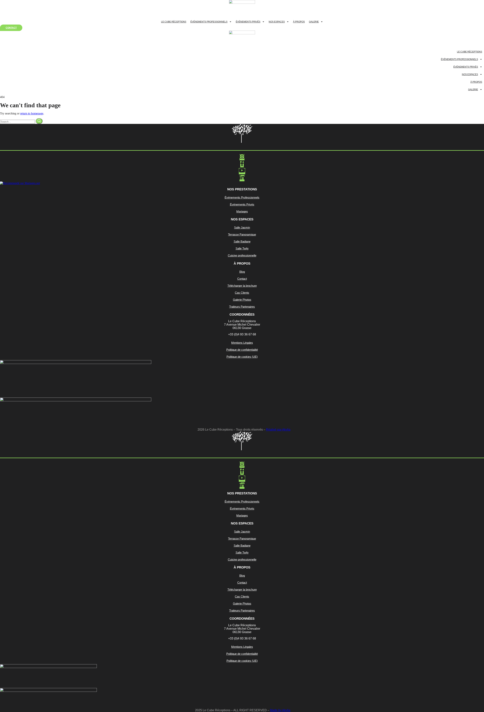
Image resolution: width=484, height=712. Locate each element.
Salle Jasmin (242, 227)
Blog (242, 271)
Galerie (314, 21)
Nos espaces (277, 21)
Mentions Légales (242, 342)
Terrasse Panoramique (242, 234)
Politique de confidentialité (242, 349)
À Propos (299, 21)
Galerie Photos (242, 299)
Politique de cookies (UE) (242, 356)
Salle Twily (242, 248)
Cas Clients (242, 292)
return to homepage (31, 113)
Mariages (242, 211)
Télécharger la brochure (242, 285)
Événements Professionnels (208, 21)
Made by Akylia (280, 710)
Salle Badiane (242, 241)
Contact (242, 278)
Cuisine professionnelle (242, 255)
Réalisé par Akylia (278, 429)
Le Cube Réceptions (173, 21)
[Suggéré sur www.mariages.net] (20, 183)
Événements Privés (248, 21)
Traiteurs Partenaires (242, 306)
